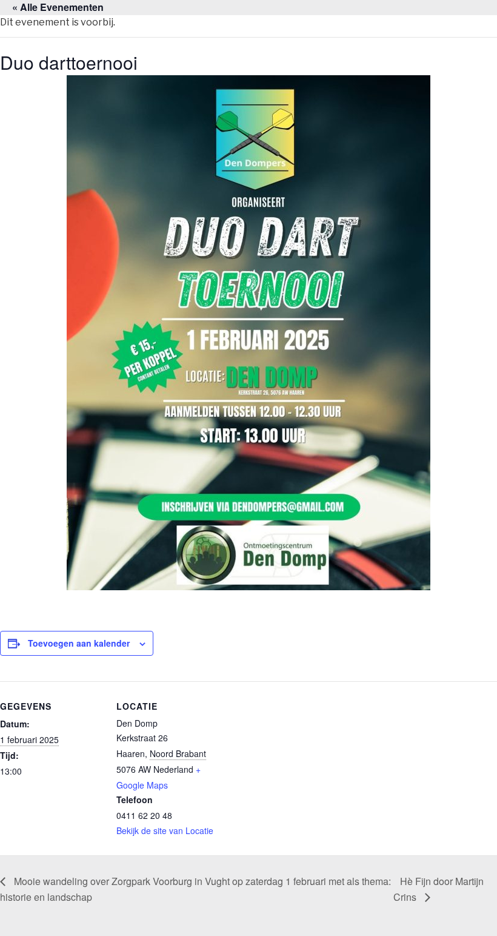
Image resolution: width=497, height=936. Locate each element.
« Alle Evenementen (58, 7)
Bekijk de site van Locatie (164, 830)
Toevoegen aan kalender (79, 643)
